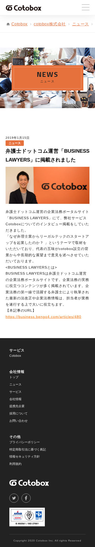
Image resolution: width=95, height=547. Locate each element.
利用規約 (15, 464)
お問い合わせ (18, 421)
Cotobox (19, 24)
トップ (13, 377)
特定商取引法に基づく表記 (27, 449)
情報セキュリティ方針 (24, 456)
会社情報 (15, 399)
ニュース (80, 24)
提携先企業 (17, 406)
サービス (15, 392)
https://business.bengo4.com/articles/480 (43, 317)
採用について (18, 413)
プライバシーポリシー (24, 442)
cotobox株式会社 (50, 24)
